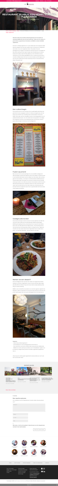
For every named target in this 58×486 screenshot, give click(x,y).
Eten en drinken (35, 19)
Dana (22, 19)
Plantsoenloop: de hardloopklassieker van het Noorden (47, 379)
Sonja (8, 383)
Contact (47, 462)
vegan (7, 32)
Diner (31, 19)
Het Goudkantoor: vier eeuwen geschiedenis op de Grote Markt (35, 379)
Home (7, 30)
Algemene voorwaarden (41, 480)
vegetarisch (11, 32)
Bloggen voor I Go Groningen (12, 469)
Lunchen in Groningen (22, 471)
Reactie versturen (39, 429)
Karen (21, 381)
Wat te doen (17, 462)
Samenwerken (9, 471)
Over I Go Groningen (37, 462)
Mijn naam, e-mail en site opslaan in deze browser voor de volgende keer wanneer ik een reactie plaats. (29, 426)
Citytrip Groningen (21, 468)
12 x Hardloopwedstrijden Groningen (24, 379)
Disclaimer (35, 480)
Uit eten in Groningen (21, 472)
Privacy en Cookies (29, 480)
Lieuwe (32, 382)
